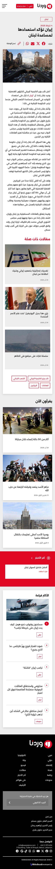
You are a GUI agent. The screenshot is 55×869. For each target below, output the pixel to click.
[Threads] (30, 851)
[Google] (22, 851)
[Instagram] (51, 851)
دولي (50, 760)
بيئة (24, 760)
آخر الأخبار (22, 775)
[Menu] (4, 7)
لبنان (46, 19)
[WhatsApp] (34, 851)
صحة (50, 770)
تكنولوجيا (22, 755)
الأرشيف (22, 785)
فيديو (23, 765)
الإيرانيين (34, 385)
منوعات (48, 780)
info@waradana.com (27, 845)
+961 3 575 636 (46, 845)
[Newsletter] (10, 802)
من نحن (48, 816)
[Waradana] (41, 748)
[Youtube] (38, 851)
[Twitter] (38, 44)
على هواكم (21, 780)
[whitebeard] (36, 864)
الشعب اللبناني (19, 378)
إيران (31, 95)
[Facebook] (43, 44)
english (21, 6)
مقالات (22, 770)
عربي (31, 6)
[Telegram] (17, 851)
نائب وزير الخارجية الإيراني (39, 378)
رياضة (49, 775)
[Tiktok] (26, 851)
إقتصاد (49, 765)
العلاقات (45, 385)
